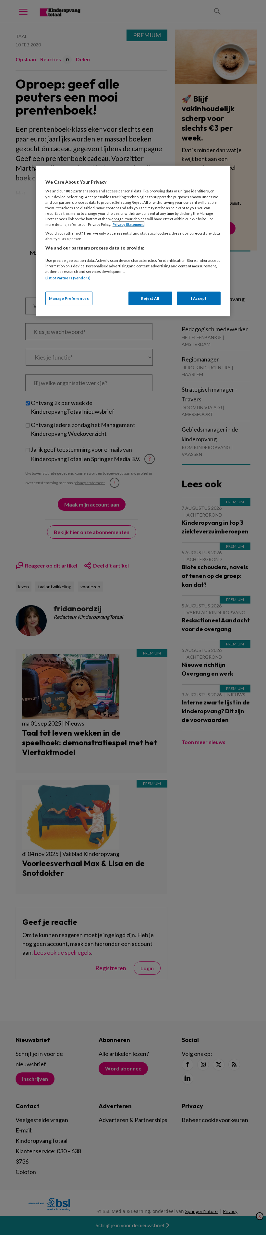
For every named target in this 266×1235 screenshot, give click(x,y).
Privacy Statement (128, 224)
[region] (133, 241)
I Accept (199, 298)
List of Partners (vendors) (68, 277)
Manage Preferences (69, 298)
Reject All (150, 298)
